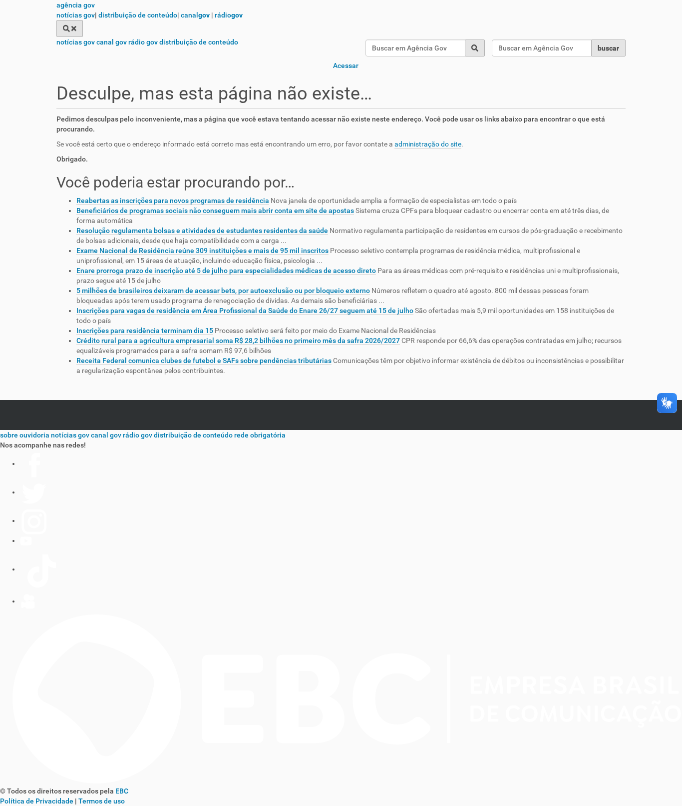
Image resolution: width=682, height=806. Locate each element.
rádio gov (143, 42)
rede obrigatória (260, 435)
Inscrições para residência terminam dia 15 (144, 330)
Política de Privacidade (36, 801)
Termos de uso (101, 801)
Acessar (345, 66)
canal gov (111, 42)
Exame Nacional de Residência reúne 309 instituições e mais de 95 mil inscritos (202, 250)
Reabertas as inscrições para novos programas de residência (172, 200)
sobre (9, 435)
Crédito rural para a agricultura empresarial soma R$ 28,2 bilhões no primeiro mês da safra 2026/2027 (238, 340)
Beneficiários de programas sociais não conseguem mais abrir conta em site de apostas (215, 210)
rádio (229, 15)
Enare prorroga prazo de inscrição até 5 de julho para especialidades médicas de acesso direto (226, 270)
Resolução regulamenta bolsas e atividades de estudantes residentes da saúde (202, 230)
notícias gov (75, 15)
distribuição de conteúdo (137, 15)
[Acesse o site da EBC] (341, 781)
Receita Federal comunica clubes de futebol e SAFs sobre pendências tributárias (204, 360)
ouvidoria (34, 435)
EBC (121, 791)
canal (195, 15)
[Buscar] (69, 28)
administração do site (427, 144)
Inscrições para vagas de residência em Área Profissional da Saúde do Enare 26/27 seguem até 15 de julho (244, 310)
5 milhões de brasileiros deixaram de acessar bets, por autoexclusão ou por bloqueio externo (223, 290)
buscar (608, 48)
